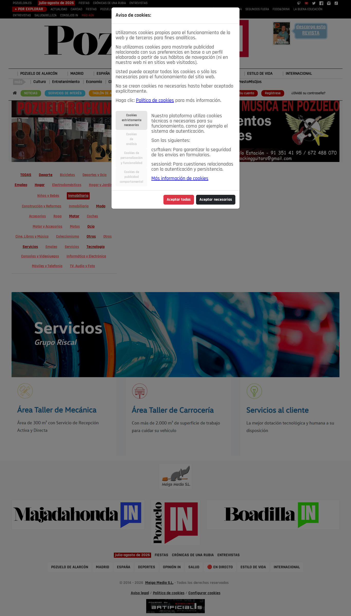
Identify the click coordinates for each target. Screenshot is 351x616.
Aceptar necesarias (215, 200)
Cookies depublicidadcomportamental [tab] (131, 177)
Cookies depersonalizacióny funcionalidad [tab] (132, 158)
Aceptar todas (179, 200)
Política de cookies (155, 100)
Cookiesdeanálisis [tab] (131, 139)
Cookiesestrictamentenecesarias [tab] (131, 120)
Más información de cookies (179, 178)
